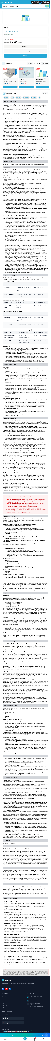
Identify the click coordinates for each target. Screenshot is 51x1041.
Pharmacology (26, 97)
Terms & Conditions (6, 1001)
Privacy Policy (5, 999)
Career (3, 1007)
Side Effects (18, 97)
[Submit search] (47, 6)
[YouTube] (6, 989)
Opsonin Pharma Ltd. (9, 34)
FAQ (39, 97)
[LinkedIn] (9, 989)
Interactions (33, 97)
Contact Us (5, 1005)
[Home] (25, 1038)
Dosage (12, 97)
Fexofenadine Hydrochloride (11, 31)
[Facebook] (3, 989)
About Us (4, 996)
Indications (6, 97)
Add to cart (25, 55)
